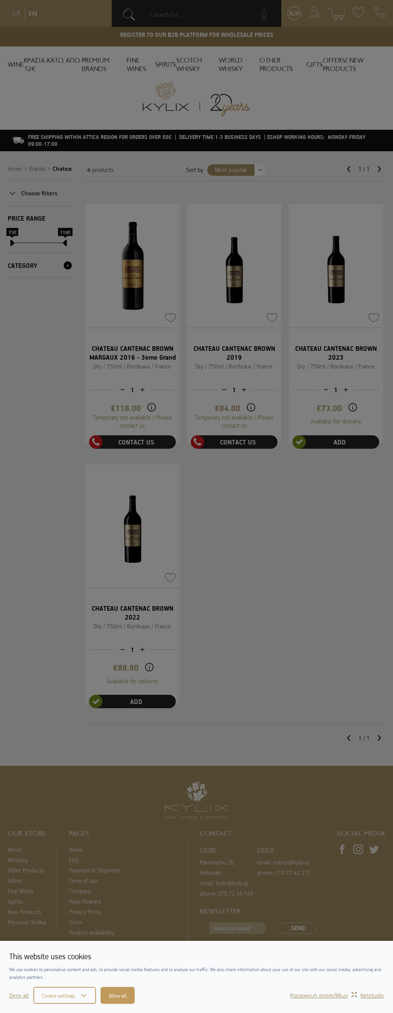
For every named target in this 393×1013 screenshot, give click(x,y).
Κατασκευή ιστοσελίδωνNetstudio (337, 995)
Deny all (19, 995)
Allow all (117, 995)
